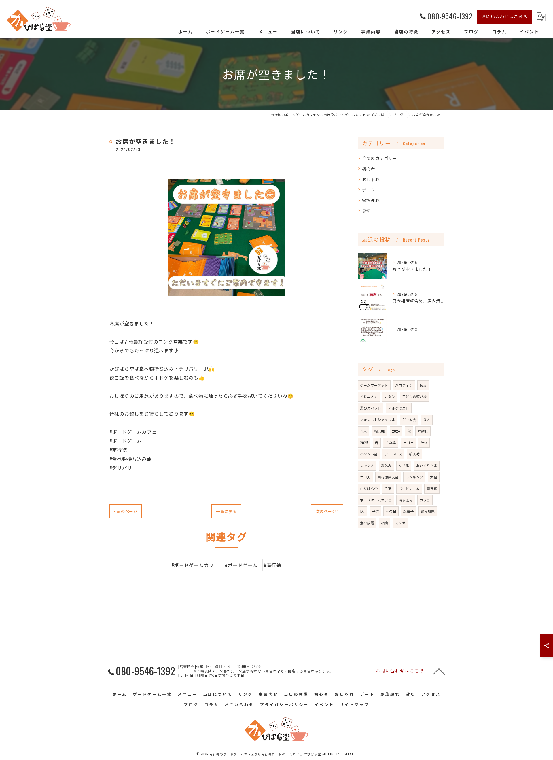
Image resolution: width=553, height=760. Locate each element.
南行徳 (432, 488)
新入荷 (414, 453)
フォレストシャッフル (377, 419)
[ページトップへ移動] (439, 671)
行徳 (424, 442)
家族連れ (371, 200)
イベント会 (369, 453)
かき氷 (404, 465)
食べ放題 (367, 522)
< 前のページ (125, 511)
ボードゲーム (409, 488)
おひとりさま (426, 465)
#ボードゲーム (241, 565)
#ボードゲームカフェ (195, 565)
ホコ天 (365, 476)
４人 (363, 431)
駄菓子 (408, 511)
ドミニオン (369, 396)
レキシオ (367, 465)
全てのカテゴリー (379, 158)
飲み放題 (428, 511)
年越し (423, 431)
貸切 (366, 211)
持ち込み (406, 499)
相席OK (379, 431)
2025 (364, 442)
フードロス (393, 453)
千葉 (388, 488)
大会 (433, 476)
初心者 (368, 169)
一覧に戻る (226, 511)
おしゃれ (371, 179)
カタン (390, 396)
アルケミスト (398, 408)
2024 (396, 431)
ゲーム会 (409, 419)
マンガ (400, 522)
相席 (384, 522)
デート (368, 190)
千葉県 (390, 442)
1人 (362, 511)
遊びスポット (370, 408)
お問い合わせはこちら (505, 16)
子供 (375, 511)
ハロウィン (404, 385)
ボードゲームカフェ (376, 499)
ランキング (414, 476)
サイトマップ (354, 704)
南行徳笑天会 (388, 476)
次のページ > (327, 511)
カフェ (425, 499)
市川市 (408, 442)
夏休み (386, 465)
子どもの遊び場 (414, 396)
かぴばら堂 (369, 488)
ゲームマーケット (374, 385)
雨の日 (391, 511)
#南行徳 (272, 565)
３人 (426, 419)
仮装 (423, 385)
